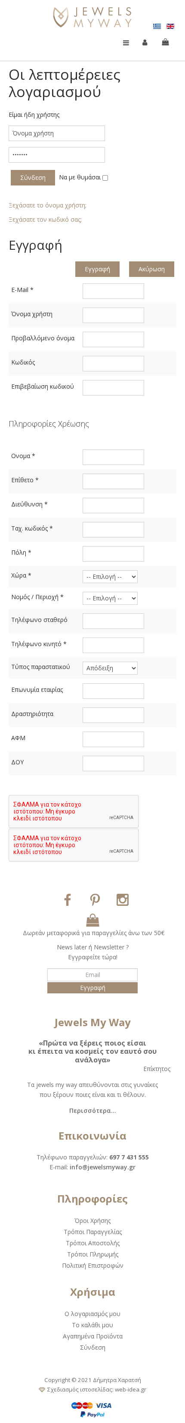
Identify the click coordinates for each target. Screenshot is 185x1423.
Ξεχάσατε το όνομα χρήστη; (47, 205)
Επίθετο (25, 480)
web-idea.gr (130, 1389)
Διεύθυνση (29, 504)
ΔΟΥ (17, 762)
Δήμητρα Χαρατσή (117, 1380)
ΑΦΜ (18, 738)
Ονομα (23, 456)
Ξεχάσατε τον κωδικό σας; (45, 219)
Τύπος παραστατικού (40, 667)
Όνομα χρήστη (31, 314)
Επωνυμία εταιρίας (37, 689)
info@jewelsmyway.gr (103, 1167)
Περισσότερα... (92, 1110)
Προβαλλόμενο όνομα (42, 338)
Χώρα (21, 575)
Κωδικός (23, 362)
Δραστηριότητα (32, 714)
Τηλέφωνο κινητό (39, 644)
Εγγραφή (97, 269)
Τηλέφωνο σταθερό (39, 620)
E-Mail (22, 290)
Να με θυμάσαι (80, 177)
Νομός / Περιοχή (37, 597)
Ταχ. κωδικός (32, 528)
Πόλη (21, 552)
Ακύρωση (152, 269)
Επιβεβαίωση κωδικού (42, 386)
